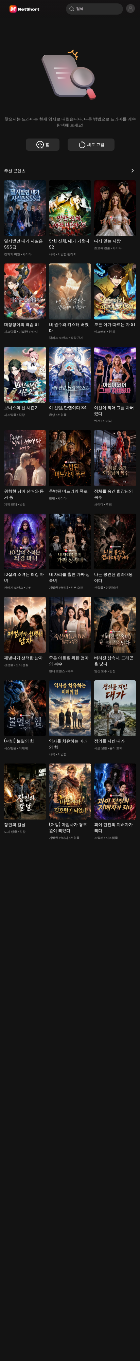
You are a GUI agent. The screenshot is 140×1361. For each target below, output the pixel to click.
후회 (109, 504)
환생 (52, 415)
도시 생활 (22, 665)
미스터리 (100, 332)
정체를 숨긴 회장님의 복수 (113, 494)
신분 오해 (76, 588)
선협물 (62, 415)
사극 (52, 254)
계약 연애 (10, 504)
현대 (112, 332)
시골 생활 (100, 748)
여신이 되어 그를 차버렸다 (114, 411)
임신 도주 (100, 671)
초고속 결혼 (102, 248)
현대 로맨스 (57, 671)
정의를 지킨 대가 (109, 741)
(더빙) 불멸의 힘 (19, 741)
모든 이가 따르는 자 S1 (114, 324)
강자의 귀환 (12, 254)
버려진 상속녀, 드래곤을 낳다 (114, 661)
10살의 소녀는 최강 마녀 (24, 577)
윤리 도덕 (115, 748)
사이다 (27, 254)
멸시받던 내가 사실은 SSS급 (23, 244)
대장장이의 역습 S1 (21, 324)
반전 (97, 421)
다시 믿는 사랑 (107, 241)
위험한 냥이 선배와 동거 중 (24, 494)
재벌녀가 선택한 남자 (23, 658)
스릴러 (98, 838)
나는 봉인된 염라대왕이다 (113, 577)
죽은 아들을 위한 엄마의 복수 (69, 661)
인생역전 (112, 588)
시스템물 (10, 332)
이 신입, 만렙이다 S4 (68, 407)
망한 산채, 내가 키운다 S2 (69, 244)
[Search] (71, 9)
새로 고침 (95, 144)
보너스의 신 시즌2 (20, 407)
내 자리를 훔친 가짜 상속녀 (69, 577)
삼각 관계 (76, 338)
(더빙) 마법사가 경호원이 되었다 (68, 827)
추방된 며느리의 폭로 (68, 491)
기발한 (62, 754)
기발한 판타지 (66, 254)
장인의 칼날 (14, 824)
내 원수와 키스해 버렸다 (69, 327)
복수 (70, 671)
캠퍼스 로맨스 (58, 338)
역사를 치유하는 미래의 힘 (68, 744)
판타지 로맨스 (13, 588)
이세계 (23, 748)
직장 (22, 415)
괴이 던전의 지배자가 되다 (113, 827)
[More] (132, 170)
